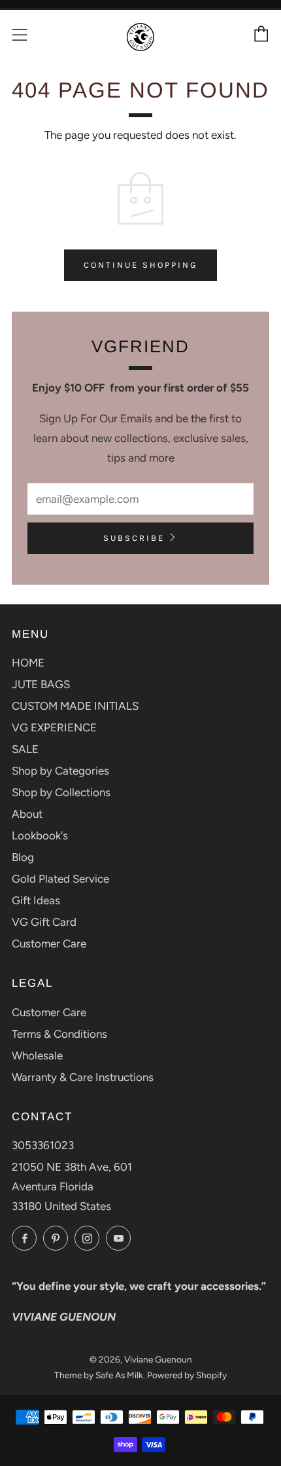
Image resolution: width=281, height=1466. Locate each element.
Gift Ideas (36, 900)
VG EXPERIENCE (54, 727)
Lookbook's (40, 835)
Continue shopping (140, 265)
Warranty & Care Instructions (83, 1077)
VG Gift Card (44, 921)
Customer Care (49, 943)
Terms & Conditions (59, 1033)
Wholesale (37, 1055)
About (27, 813)
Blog (23, 857)
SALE (25, 749)
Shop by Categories (60, 770)
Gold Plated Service (60, 878)
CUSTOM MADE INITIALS (75, 705)
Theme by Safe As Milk (98, 1375)
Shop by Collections (61, 792)
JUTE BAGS (41, 684)
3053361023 (43, 1145)
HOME (28, 662)
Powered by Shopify (187, 1375)
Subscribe (134, 538)
